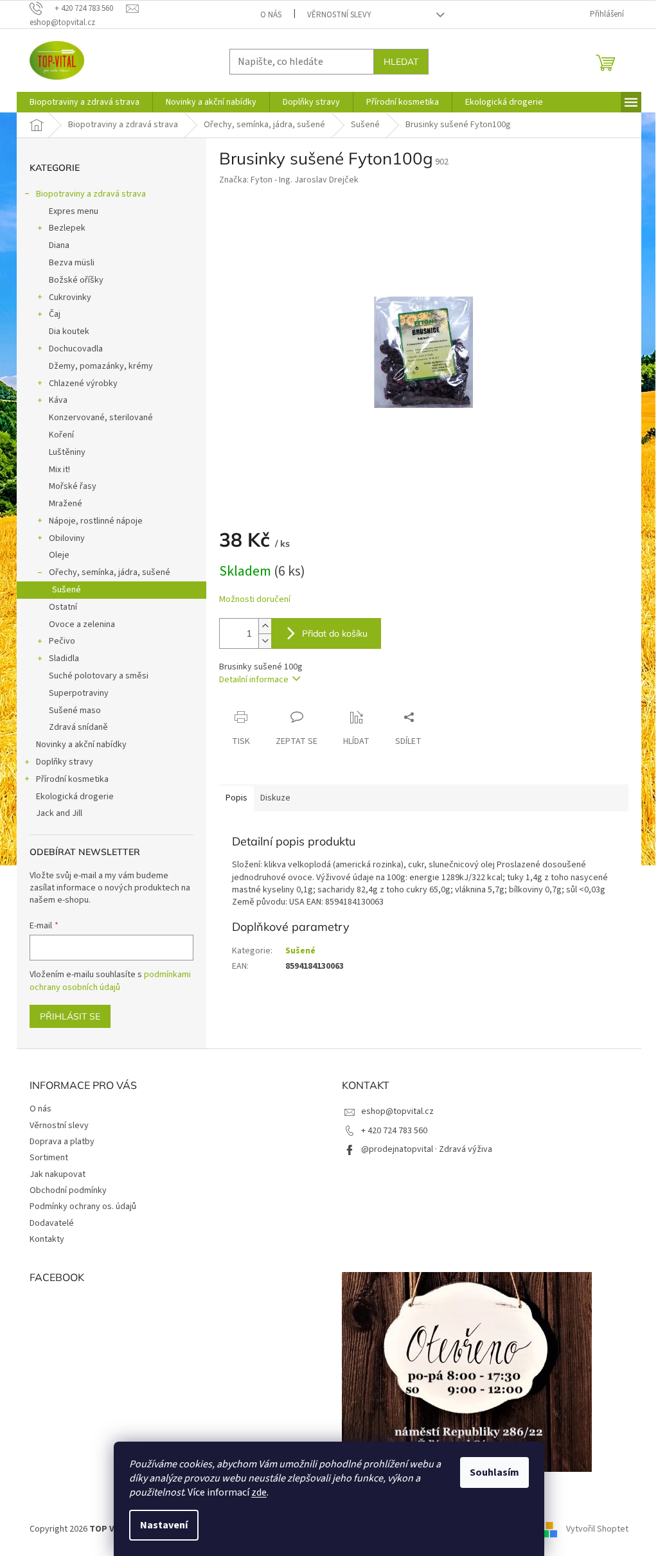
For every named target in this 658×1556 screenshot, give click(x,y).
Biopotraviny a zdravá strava (91, 194)
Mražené (65, 503)
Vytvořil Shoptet (597, 1529)
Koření (61, 435)
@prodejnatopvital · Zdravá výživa (426, 1149)
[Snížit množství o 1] (264, 640)
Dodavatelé (52, 1223)
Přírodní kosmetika (72, 779)
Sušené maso (75, 710)
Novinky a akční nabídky (81, 744)
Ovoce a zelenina (82, 624)
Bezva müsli (71, 262)
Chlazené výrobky (83, 383)
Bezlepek (67, 228)
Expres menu (73, 211)
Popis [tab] (236, 797)
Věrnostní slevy (339, 15)
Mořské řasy (72, 486)
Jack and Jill (59, 813)
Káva (58, 400)
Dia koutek (69, 331)
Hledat (401, 61)
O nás (270, 15)
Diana (59, 245)
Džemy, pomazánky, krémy (101, 366)
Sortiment (49, 1157)
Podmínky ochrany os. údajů (83, 1206)
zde (259, 1492)
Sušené (66, 589)
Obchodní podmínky (68, 1190)
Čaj (54, 314)
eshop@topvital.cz (397, 1111)
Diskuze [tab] (275, 797)
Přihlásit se (70, 1016)
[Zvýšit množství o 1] (264, 626)
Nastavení (164, 1525)
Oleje (59, 555)
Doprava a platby (62, 1141)
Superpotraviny (79, 693)
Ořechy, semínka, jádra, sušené (109, 572)
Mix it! (59, 469)
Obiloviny (67, 538)
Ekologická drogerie (75, 796)
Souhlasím (494, 1472)
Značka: (289, 179)
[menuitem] (84, 102)
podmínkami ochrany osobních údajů (110, 981)
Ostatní (63, 607)
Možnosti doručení (254, 600)
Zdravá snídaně (78, 727)
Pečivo (62, 641)
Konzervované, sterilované (101, 417)
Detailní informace (254, 679)
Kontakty (47, 1239)
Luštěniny (67, 452)
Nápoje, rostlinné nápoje (96, 521)
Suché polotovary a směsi (98, 675)
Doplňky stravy (64, 762)
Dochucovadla (76, 348)
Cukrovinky (70, 297)
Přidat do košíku (335, 633)
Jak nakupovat (57, 1174)
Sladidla (64, 658)
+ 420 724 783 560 (394, 1130)
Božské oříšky (76, 280)
